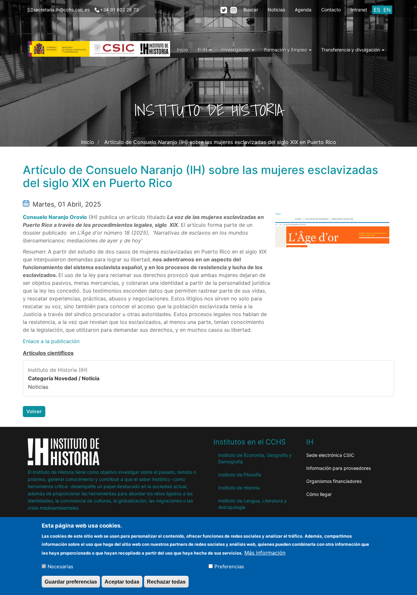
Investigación (236, 49)
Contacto (331, 9)
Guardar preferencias (71, 581)
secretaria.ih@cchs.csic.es (61, 9)
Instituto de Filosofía (239, 474)
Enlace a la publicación (51, 341)
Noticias (276, 9)
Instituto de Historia (239, 487)
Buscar (250, 9)
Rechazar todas (166, 581)
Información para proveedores (338, 468)
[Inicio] (101, 49)
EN (387, 10)
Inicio (182, 49)
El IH (203, 49)
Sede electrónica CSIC (330, 455)
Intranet (359, 9)
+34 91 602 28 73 (119, 9)
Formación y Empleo (286, 49)
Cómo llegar (319, 494)
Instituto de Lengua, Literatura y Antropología (252, 504)
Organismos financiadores (334, 481)
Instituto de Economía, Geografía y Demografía (255, 458)
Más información (264, 552)
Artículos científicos (48, 353)
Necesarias (60, 566)
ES (377, 10)
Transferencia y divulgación (351, 49)
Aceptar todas (122, 581)
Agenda (303, 9)
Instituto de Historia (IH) (58, 370)
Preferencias (229, 566)
